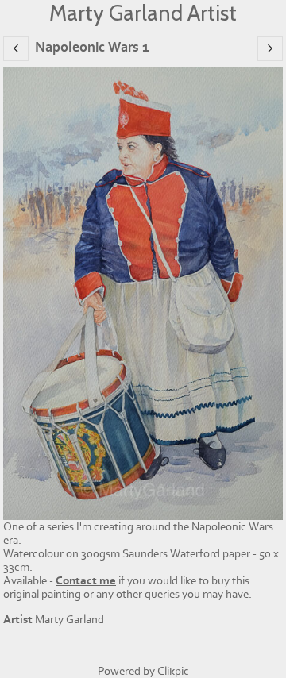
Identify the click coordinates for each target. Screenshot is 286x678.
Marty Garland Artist (143, 13)
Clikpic (173, 671)
